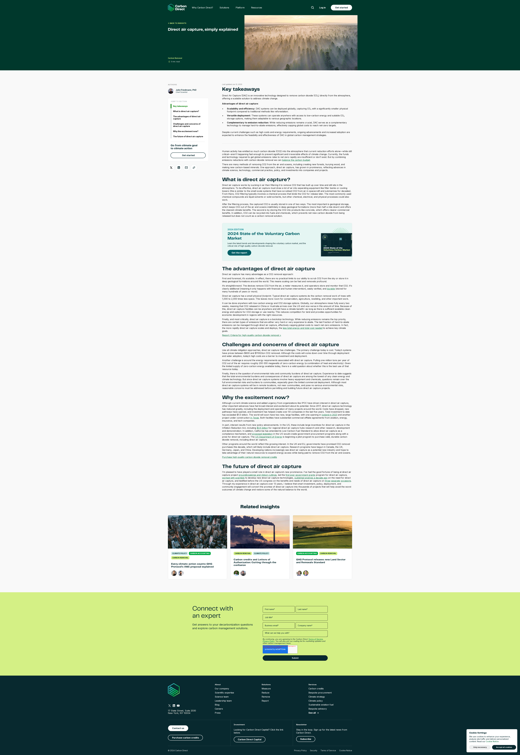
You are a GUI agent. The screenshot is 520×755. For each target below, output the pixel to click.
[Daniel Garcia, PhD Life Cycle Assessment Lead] (181, 573)
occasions (346, 480)
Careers (219, 708)
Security (313, 750)
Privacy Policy (300, 750)
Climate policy (315, 700)
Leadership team (223, 700)
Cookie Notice (345, 750)
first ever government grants (300, 475)
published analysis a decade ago (310, 477)
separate (335, 480)
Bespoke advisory (317, 708)
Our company (222, 688)
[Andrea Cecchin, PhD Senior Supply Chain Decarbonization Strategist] (306, 573)
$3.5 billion (262, 428)
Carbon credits (316, 688)
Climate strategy (316, 696)
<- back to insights (177, 23)
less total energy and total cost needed (302, 328)
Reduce (265, 692)
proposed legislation (262, 433)
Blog (217, 704)
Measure (266, 688)
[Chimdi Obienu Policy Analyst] (236, 573)
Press (218, 712)
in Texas (254, 417)
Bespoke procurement (320, 692)
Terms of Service (328, 750)
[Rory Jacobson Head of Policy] (243, 573)
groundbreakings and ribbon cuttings (258, 475)
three (327, 480)
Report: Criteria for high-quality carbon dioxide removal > (251, 335)
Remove (266, 696)
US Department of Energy (268, 436)
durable (331, 288)
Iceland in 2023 (329, 414)
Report (265, 700)
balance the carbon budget (296, 160)
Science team (222, 696)
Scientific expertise (224, 692)
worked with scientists (233, 477)
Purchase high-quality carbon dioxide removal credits (249, 457)
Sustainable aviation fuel (321, 704)
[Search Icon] (312, 7)
